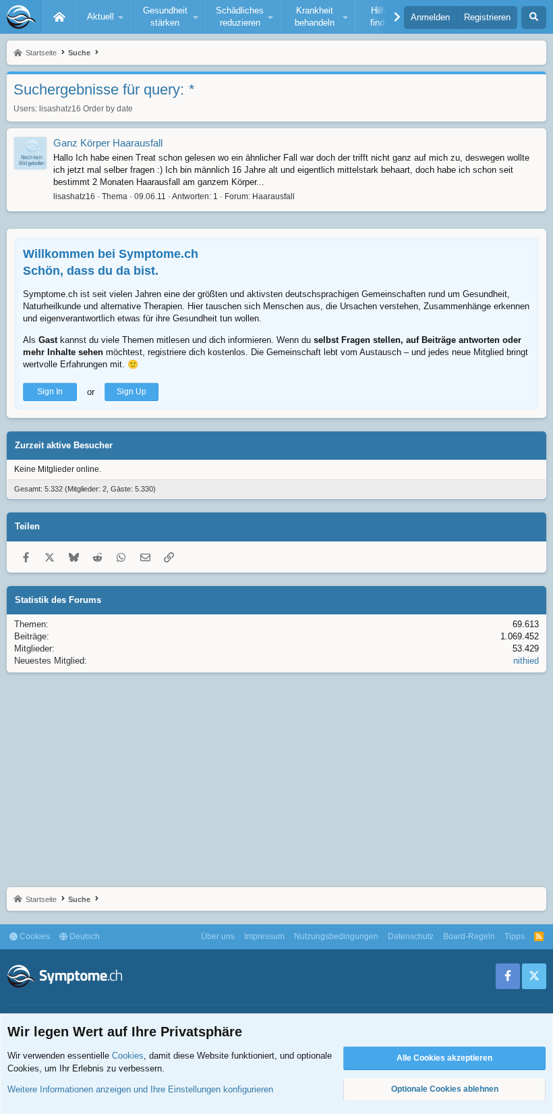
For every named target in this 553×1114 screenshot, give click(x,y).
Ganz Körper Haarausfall (108, 143)
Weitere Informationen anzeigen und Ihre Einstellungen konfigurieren (140, 1089)
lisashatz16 (60, 108)
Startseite (59, 17)
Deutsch (83, 936)
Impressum (264, 936)
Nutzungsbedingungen (336, 936)
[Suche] (533, 17)
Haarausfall (273, 196)
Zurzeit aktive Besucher (64, 445)
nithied (526, 661)
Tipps (514, 936)
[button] (103, 17)
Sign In (50, 391)
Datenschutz (411, 936)
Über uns (218, 936)
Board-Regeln (469, 936)
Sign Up (131, 391)
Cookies (34, 936)
